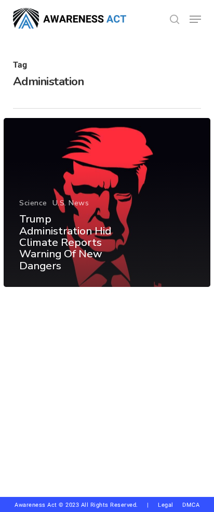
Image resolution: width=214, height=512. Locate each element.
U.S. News (70, 203)
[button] (195, 19)
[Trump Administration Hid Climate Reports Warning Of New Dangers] (107, 202)
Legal (165, 505)
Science (33, 203)
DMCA (190, 505)
